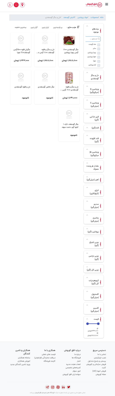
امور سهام (77, 371)
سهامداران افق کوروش (72, 374)
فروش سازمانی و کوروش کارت (96, 366)
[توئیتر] (68, 387)
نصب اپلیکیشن (100, 357)
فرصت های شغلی (48, 354)
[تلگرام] (47, 387)
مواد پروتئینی (83, 17)
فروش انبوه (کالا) (99, 371)
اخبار (79, 361)
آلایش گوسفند (69, 17)
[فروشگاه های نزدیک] (22, 4)
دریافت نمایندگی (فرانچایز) (44, 357)
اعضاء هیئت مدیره (73, 364)
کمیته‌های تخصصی (73, 367)
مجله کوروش (101, 374)
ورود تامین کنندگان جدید (20, 364)
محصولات (94, 17)
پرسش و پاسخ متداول (97, 361)
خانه (102, 17)
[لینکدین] (63, 387)
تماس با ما (101, 354)
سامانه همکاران (24, 357)
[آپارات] (58, 387)
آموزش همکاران (24, 361)
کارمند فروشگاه (49, 361)
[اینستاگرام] (52, 387)
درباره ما (77, 354)
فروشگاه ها (76, 357)
